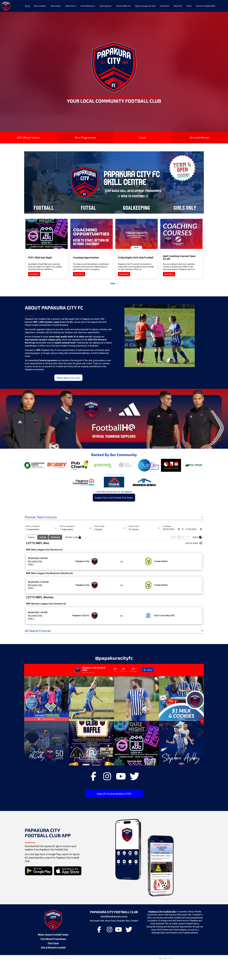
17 (176, 363)
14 (169, 363)
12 (164, 363)
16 (174, 363)
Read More (34, 274)
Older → (114, 283)
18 (179, 363)
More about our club (68, 377)
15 (171, 363)
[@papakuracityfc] (77, 670)
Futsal (142, 137)
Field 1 (31, 564)
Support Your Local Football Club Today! (114, 497)
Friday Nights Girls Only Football (135, 257)
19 (181, 363)
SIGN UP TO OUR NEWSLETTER (114, 793)
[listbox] (41, 529)
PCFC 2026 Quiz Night (40, 257)
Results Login (72, 537)
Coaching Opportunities (86, 257)
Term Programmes (85, 137)
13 (166, 363)
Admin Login (167, 958)
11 (161, 363)
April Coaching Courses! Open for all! (179, 257)
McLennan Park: (35, 561)
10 (159, 363)
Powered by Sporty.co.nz (62, 958)
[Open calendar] (178, 529)
